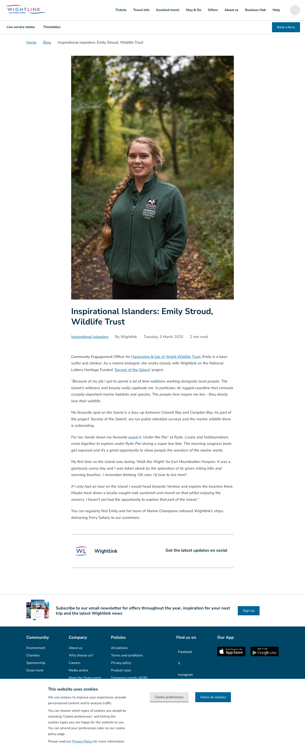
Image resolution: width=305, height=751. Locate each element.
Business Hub (255, 10)
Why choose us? (81, 655)
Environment (35, 648)
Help (276, 10)
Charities (33, 655)
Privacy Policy (82, 741)
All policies (119, 648)
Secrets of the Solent (132, 369)
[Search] (295, 10)
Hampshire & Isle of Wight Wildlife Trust (165, 356)
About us (231, 10)
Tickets (121, 10)
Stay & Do (193, 10)
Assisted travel (167, 10)
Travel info (141, 10)
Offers (213, 10)
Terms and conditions (127, 655)
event (133, 437)
